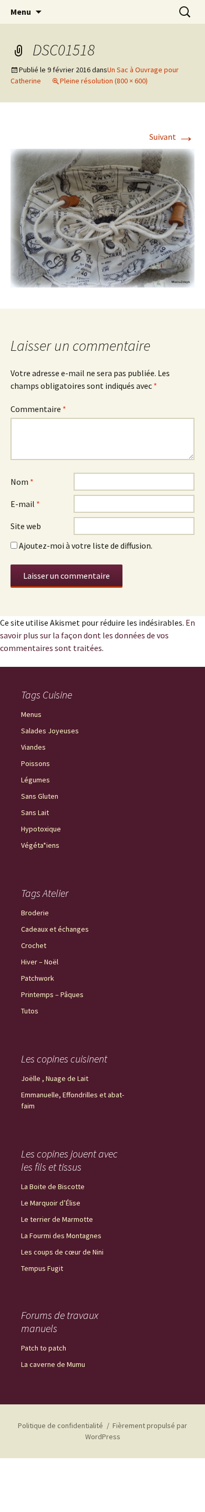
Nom (22, 481)
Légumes (35, 779)
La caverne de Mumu (53, 1364)
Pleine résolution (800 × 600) (104, 80)
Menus (31, 714)
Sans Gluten (39, 796)
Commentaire (38, 409)
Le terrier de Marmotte (57, 1219)
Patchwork (37, 978)
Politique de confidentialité (60, 1425)
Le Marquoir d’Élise (50, 1203)
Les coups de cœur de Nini (62, 1252)
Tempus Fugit (42, 1268)
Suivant (171, 136)
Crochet (33, 945)
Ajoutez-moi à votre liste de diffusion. (84, 545)
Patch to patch (43, 1348)
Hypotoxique (41, 829)
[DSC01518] (102, 217)
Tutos (29, 1011)
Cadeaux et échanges (55, 929)
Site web (26, 526)
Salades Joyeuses (50, 730)
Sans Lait (35, 812)
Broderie (35, 912)
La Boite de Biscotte (53, 1186)
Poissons (35, 763)
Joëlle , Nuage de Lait (54, 1078)
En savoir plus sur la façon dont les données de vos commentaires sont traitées (97, 635)
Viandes (33, 747)
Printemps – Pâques (52, 994)
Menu (21, 11)
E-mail (25, 504)
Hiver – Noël (39, 961)
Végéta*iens (40, 845)
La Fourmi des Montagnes (61, 1235)
